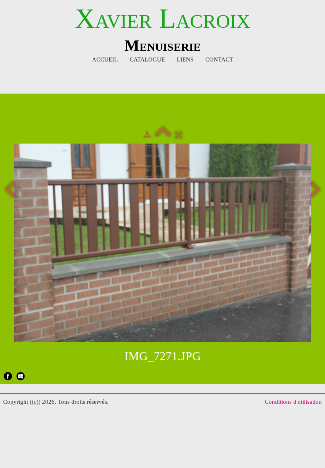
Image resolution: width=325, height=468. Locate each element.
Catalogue (147, 59)
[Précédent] (9, 190)
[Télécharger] (147, 135)
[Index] (163, 135)
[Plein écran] (178, 135)
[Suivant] (315, 190)
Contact (219, 59)
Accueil (105, 59)
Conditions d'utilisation (293, 402)
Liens (185, 59)
